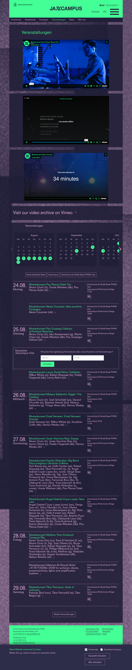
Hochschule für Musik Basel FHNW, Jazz (78, 275)
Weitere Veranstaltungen (64, 614)
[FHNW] (101, 6)
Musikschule (30, 20)
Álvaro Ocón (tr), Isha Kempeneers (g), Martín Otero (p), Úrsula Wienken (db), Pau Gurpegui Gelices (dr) (55, 337)
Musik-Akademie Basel (35, 275)
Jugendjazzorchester (93, 634)
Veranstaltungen (58, 20)
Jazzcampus (53, 275)
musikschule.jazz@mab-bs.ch (24, 643)
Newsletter (106, 631)
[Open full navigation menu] (114, 12)
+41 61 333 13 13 (19, 634)
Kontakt (96, 12)
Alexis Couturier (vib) (41, 312)
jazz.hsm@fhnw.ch (33, 634)
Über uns (82, 20)
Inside (104, 634)
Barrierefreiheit (107, 629)
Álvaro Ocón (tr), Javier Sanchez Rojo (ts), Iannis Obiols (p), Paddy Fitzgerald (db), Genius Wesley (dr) (56, 444)
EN (104, 12)
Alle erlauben (94, 662)
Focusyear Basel (92, 631)
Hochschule (16, 20)
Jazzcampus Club (92, 629)
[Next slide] (120, 249)
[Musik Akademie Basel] (30, 5)
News (71, 20)
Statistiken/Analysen (112, 650)
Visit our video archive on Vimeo (43, 213)
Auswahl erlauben (97, 656)
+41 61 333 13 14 (19, 640)
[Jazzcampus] (66, 9)
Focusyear (43, 20)
